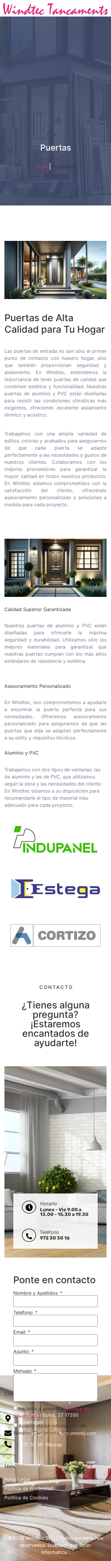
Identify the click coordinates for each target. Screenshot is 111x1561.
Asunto (21, 1351)
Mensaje (23, 1371)
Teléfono (23, 1312)
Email (20, 1332)
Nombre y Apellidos (36, 1293)
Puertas (55, 148)
